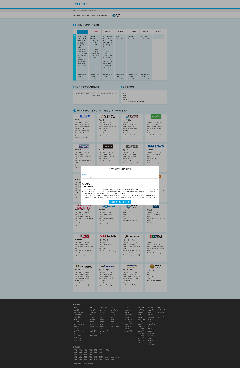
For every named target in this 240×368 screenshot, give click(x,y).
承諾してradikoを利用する (120, 202)
